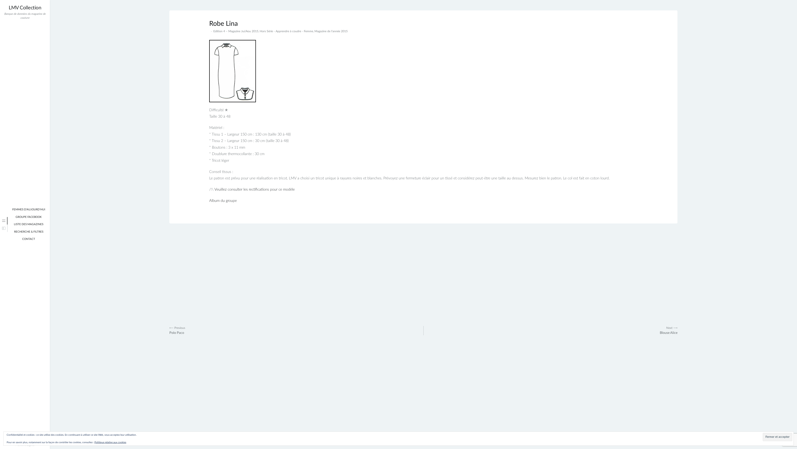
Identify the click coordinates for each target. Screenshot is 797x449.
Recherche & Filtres (28, 232)
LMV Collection (25, 7)
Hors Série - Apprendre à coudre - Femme (286, 31)
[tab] (3, 220)
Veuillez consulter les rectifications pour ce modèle (254, 189)
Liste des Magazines (28, 224)
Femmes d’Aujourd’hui (28, 209)
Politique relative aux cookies (110, 442)
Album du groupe (223, 201)
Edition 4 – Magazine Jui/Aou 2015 (235, 31)
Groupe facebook (29, 217)
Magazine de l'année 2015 (331, 31)
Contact (28, 239)
